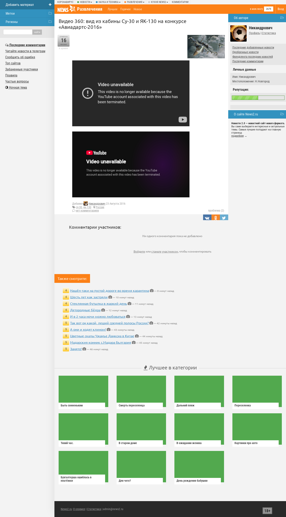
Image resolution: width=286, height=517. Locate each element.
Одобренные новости (245, 52)
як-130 (87, 207)
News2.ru (66, 509)
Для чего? (125, 480)
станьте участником (164, 251)
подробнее (237, 135)
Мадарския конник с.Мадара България (100, 342)
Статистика (269, 33)
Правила (11, 75)
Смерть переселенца (132, 405)
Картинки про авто (246, 443)
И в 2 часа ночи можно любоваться (97, 316)
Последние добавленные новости (253, 47)
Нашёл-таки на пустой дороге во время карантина (109, 290)
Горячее (125, 9)
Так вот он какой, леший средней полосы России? (109, 323)
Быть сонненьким (72, 405)
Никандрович (97, 203)
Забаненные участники (21, 69)
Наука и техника (109, 2)
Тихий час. (67, 443)
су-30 (79, 207)
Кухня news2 (158, 2)
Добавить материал (20, 5)
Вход (281, 9)
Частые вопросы (17, 81)
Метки (10, 13)
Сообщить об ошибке (20, 57)
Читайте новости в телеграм (25, 51)
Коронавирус (65, 2)
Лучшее (112, 9)
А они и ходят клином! (88, 329)
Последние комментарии (247, 61)
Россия (100, 207)
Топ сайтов (13, 63)
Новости (85, 2)
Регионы (12, 22)
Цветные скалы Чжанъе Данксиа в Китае (102, 336)
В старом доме (128, 443)
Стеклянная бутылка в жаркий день (98, 303)
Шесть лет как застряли (89, 297)
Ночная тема (17, 87)
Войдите (139, 251)
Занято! (76, 349)
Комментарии (180, 2)
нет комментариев (87, 210)
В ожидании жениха (189, 443)
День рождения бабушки (191, 480)
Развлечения (134, 2)
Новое (138, 9)
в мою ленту (256, 9)
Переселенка (242, 405)
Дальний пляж (185, 405)
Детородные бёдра (85, 310)
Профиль (254, 33)
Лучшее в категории (172, 367)
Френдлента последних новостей (252, 56)
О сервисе (79, 509)
